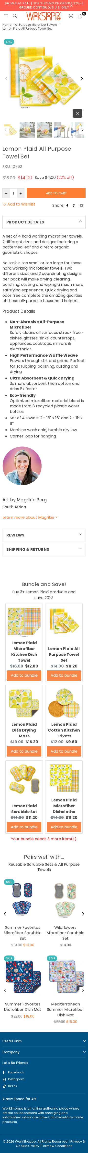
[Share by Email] (82, 205)
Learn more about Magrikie (29, 517)
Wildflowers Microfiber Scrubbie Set (65, 933)
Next (82, 78)
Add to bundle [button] (24, 675)
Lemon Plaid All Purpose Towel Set (64, 654)
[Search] (14, 16)
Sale (9, 42)
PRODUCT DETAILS (25, 222)
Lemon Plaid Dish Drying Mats (24, 730)
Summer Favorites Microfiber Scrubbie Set (23, 933)
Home (6, 25)
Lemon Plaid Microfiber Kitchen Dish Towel (24, 651)
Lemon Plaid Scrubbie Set (24, 809)
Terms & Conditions (56, 1146)
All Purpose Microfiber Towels (36, 25)
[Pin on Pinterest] (75, 205)
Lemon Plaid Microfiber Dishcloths (64, 806)
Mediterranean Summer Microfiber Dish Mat (65, 1009)
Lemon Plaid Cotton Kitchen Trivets (64, 730)
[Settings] (71, 16)
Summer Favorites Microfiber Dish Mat (22, 1006)
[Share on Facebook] (67, 205)
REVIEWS (15, 535)
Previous (6, 78)
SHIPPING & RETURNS (27, 549)
